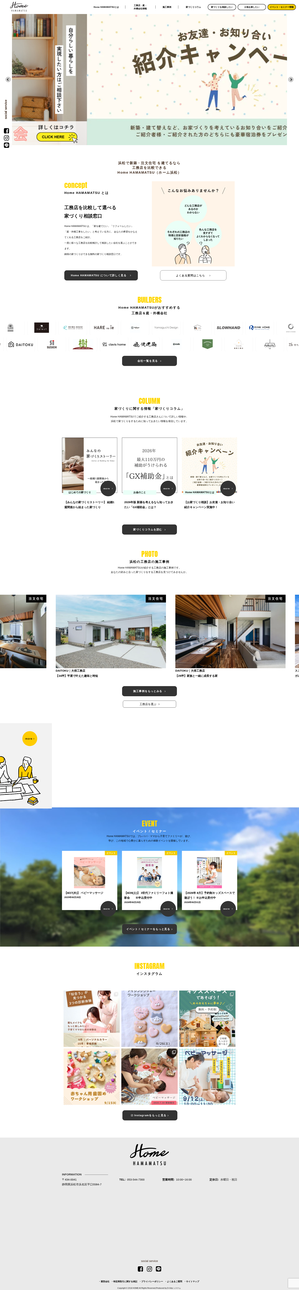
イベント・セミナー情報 (282, 7)
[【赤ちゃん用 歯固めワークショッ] (92, 1076)
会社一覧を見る (148, 360)
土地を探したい (251, 7)
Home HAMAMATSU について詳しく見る (100, 275)
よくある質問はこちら (192, 275)
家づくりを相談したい (222, 7)
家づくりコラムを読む (148, 529)
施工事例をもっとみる (148, 691)
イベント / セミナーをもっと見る (148, 929)
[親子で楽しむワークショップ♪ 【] (149, 1019)
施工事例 (167, 7)
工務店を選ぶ (148, 704)
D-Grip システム (174, 1288)
